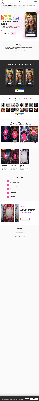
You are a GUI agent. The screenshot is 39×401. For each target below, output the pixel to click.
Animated (34, 5)
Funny (12, 5)
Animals (27, 5)
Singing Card (35, 1)
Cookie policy (21, 399)
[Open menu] (19, 1)
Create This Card (31, 35)
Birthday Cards (5, 3)
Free (36, 5)
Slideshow (30, 5)
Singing (9, 5)
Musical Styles (19, 5)
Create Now (19, 233)
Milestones (6, 5)
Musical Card (15, 5)
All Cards (3, 5)
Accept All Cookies (33, 398)
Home (2, 3)
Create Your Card (6, 33)
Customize (27, 398)
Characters (24, 5)
